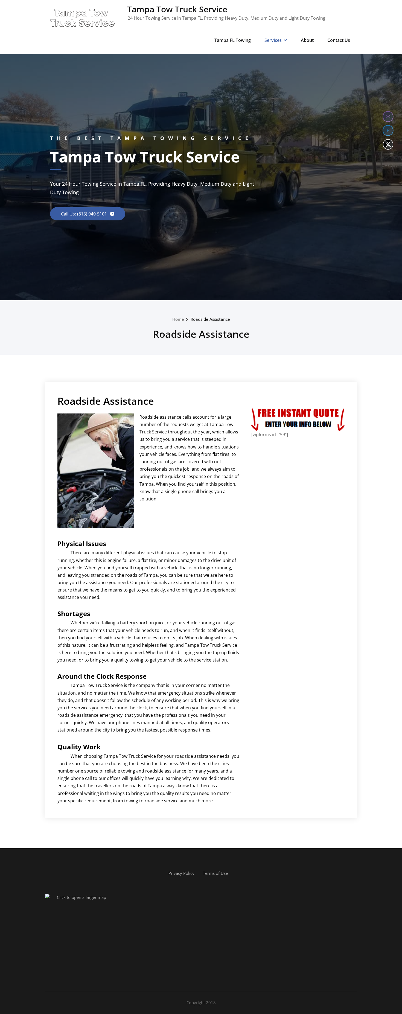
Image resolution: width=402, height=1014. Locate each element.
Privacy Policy (181, 873)
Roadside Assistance (210, 319)
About (307, 40)
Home (178, 319)
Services (273, 40)
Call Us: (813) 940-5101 (84, 214)
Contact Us (338, 40)
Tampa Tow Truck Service (177, 9)
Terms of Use (215, 873)
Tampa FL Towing (232, 40)
